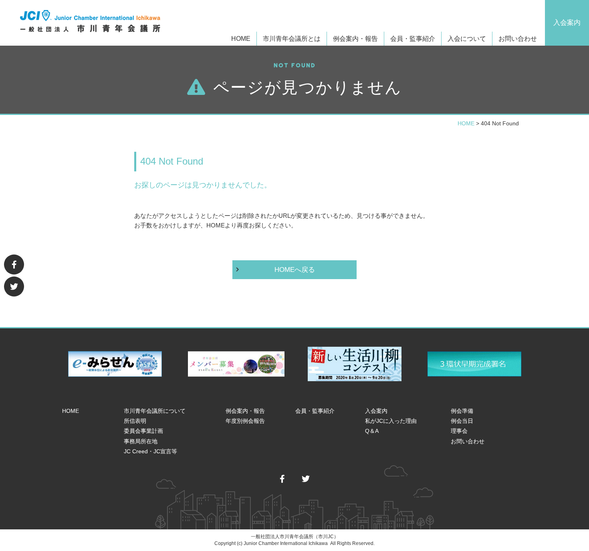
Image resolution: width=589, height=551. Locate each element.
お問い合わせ (517, 38)
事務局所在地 (140, 441)
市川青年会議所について (155, 411)
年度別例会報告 (245, 421)
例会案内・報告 (245, 411)
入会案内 (567, 22)
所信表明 (135, 421)
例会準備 (462, 411)
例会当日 (462, 421)
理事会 (459, 431)
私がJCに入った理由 (391, 421)
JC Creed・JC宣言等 (150, 451)
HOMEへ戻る (294, 269)
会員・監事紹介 (412, 38)
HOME (240, 38)
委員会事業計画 (143, 431)
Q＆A (372, 431)
